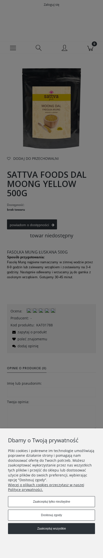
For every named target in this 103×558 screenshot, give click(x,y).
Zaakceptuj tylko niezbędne (51, 501)
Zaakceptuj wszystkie (51, 528)
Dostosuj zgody (51, 515)
